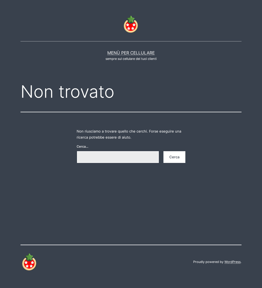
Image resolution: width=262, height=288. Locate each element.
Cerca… (82, 146)
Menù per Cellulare (131, 52)
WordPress (232, 262)
